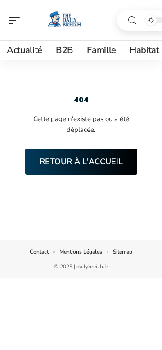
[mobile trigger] (16, 20)
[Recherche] (132, 20)
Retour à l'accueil (81, 161)
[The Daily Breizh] (64, 20)
